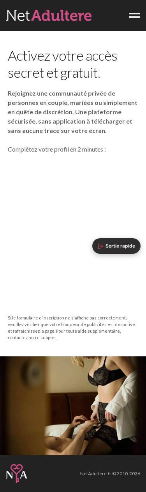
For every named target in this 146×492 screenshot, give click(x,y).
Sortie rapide (120, 246)
